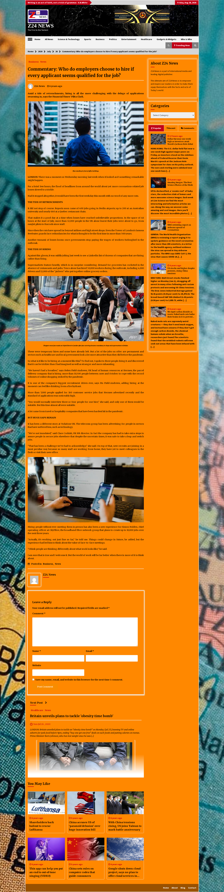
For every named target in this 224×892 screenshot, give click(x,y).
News (43, 61)
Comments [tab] (188, 128)
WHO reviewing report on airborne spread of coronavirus (179, 227)
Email (90, 651)
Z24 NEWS (41, 26)
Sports (87, 39)
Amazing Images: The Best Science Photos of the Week (180, 183)
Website (36, 665)
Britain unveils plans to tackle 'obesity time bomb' (71, 716)
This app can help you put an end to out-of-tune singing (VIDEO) (46, 872)
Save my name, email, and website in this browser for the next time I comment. (79, 679)
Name (36, 651)
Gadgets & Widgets (166, 39)
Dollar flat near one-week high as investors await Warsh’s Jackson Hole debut (180, 141)
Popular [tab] (157, 128)
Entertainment (128, 39)
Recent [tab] (171, 128)
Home (37, 39)
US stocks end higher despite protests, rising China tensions (181, 271)
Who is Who (186, 39)
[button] (168, 45)
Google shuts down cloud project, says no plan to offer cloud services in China (124, 872)
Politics (113, 39)
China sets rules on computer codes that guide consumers (82, 872)
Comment (38, 613)
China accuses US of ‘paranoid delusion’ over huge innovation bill (84, 826)
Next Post (36, 702)
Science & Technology (69, 39)
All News (49, 39)
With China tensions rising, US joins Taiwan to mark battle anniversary (124, 826)
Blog (183, 887)
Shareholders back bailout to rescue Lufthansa (41, 826)
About (175, 887)
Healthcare (146, 39)
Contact (192, 887)
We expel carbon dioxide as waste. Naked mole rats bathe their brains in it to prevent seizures (181, 314)
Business (100, 39)
